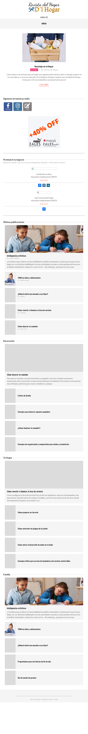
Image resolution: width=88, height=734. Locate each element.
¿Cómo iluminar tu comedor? (29, 428)
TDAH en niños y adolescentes (29, 277)
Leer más (44, 84)
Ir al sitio (44, 180)
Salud (27, 280)
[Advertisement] (44, 718)
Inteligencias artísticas (16, 255)
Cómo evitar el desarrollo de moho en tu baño (35, 544)
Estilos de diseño (24, 395)
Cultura (11, 258)
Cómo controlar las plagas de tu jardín (33, 528)
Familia (17, 258)
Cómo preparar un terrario (28, 512)
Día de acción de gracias (27, 677)
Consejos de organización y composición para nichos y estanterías (43, 444)
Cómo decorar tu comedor (28, 326)
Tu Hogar (34, 69)
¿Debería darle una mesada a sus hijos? (33, 294)
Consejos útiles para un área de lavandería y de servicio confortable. (44, 561)
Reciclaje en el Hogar (44, 66)
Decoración (23, 329)
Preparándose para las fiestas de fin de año (34, 661)
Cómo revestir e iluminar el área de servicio (34, 310)
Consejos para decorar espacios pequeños (34, 411)
